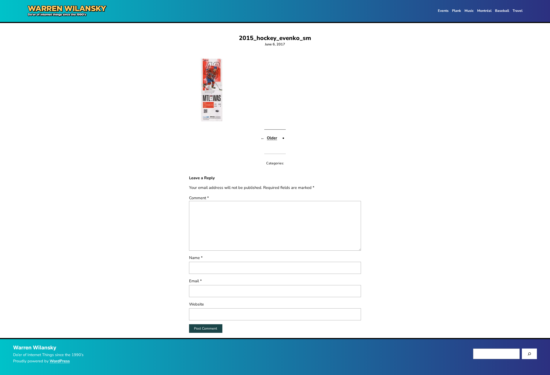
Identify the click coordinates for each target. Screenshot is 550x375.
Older (272, 137)
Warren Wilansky (34, 347)
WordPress (60, 361)
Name (196, 257)
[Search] (529, 354)
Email (195, 281)
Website (196, 304)
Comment (199, 198)
